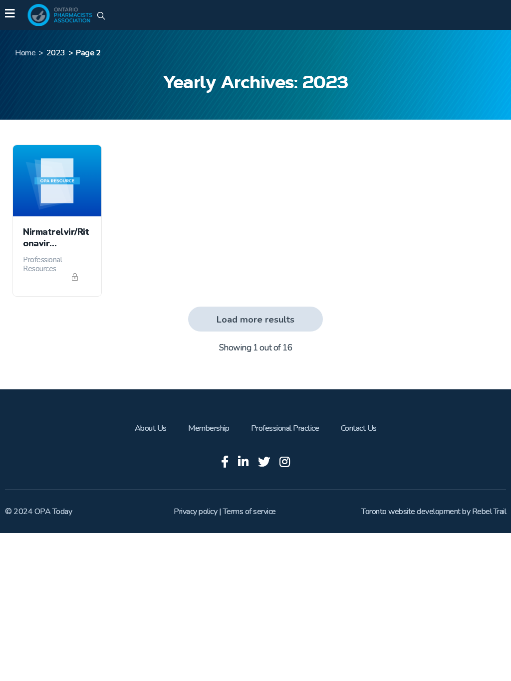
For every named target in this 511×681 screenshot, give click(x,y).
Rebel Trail (489, 511)
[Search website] (101, 16)
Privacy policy (195, 511)
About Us (151, 428)
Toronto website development (411, 511)
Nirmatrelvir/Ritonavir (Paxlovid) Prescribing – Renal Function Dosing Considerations (56, 238)
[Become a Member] (76, 278)
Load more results (255, 320)
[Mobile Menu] (9, 15)
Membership (208, 428)
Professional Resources (42, 264)
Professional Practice (285, 428)
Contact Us (359, 428)
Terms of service (249, 511)
